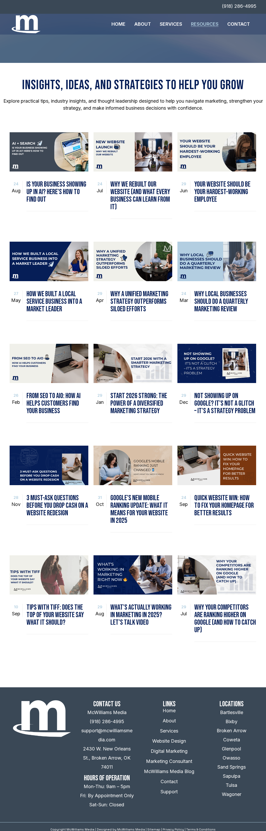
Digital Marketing (169, 751)
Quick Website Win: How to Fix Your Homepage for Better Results (224, 505)
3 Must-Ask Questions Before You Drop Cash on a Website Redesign (57, 505)
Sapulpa (231, 776)
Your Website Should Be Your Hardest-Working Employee (222, 192)
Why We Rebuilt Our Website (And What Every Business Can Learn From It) (140, 195)
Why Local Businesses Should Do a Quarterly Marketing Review (221, 301)
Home (169, 710)
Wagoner (231, 794)
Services (169, 731)
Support (169, 791)
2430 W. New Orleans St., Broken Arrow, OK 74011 (107, 758)
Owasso (231, 758)
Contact (169, 781)
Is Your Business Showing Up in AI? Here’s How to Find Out (56, 192)
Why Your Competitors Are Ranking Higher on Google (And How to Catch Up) (225, 618)
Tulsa (231, 785)
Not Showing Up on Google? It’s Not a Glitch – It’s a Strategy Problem (224, 403)
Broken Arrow (232, 730)
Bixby (231, 721)
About (169, 720)
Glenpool (231, 748)
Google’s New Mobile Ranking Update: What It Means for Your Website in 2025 (139, 509)
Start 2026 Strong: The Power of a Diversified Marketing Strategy (138, 403)
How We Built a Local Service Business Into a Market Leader (54, 301)
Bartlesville (231, 712)
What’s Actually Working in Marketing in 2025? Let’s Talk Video (140, 615)
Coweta (231, 739)
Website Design (169, 741)
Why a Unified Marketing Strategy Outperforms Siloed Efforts (139, 301)
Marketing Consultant (169, 761)
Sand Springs (231, 767)
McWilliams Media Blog (169, 771)
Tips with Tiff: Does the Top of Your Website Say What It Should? (55, 615)
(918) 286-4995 (107, 721)
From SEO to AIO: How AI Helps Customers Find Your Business (53, 403)
